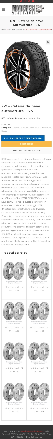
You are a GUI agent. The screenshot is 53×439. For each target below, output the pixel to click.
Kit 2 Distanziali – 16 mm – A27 (39, 289)
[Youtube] (32, 1)
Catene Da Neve (20, 128)
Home (3, 29)
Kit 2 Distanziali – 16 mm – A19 (39, 410)
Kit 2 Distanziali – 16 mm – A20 (39, 370)
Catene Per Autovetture (40, 128)
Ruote (4, 131)
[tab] (26, 144)
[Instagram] (29, 1)
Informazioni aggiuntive (26, 150)
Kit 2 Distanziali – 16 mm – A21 (39, 329)
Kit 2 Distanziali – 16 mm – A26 (14, 329)
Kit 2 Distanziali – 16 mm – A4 (14, 370)
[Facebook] (25, 1)
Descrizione (26, 144)
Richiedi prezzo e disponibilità (23, 138)
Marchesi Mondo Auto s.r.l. (33, 431)
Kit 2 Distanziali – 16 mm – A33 (14, 289)
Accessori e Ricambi (16, 29)
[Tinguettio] (21, 1)
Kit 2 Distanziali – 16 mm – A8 (14, 410)
